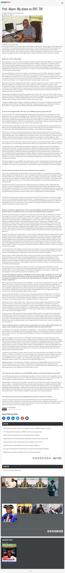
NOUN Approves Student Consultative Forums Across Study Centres (21, 452)
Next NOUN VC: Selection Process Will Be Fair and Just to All (9, 524)
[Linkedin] (13, 418)
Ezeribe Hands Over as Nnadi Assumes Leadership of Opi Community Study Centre (25, 438)
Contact (30, 571)
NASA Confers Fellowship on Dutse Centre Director (54, 498)
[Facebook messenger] (8, 418)
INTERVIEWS (11, 407)
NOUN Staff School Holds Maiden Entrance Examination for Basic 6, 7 (22, 445)
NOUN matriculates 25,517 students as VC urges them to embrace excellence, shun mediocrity (39, 492)
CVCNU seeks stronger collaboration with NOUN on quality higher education (9, 490)
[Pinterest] (22, 418)
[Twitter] (17, 418)
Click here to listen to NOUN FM (11, 470)
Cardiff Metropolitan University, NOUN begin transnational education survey (23, 517)
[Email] (27, 418)
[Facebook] (3, 418)
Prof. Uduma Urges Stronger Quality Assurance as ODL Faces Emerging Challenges (26, 449)
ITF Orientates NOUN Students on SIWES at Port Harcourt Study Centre (22, 432)
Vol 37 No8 (5, 543)
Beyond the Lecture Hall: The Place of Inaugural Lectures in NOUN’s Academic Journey (26, 428)
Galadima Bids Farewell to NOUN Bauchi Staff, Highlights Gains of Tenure (23, 442)
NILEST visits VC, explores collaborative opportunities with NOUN (55, 516)
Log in (4, 409)
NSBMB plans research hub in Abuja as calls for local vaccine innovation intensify (39, 516)
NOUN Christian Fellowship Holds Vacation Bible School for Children (21, 435)
